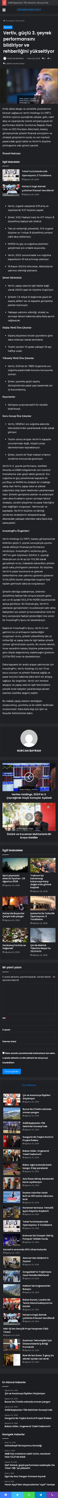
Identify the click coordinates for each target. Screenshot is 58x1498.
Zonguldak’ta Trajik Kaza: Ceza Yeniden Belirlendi (37, 1273)
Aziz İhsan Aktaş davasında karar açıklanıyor (38, 1180)
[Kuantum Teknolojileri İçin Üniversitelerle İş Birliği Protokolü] (11, 1345)
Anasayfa (10, 20)
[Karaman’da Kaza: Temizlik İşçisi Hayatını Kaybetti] (11, 1212)
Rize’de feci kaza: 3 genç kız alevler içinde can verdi (38, 1357)
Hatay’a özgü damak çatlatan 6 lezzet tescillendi (38, 1316)
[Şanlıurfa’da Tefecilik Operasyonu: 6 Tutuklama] (43, 903)
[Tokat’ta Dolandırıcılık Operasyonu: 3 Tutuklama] (10, 175)
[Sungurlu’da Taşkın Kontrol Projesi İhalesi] (11, 1141)
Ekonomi (20, 20)
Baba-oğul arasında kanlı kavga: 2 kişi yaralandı (37, 1166)
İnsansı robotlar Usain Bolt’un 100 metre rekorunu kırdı (38, 1196)
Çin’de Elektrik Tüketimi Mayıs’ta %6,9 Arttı (40, 948)
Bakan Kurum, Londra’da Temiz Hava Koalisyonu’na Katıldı (37, 1303)
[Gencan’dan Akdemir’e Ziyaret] (11, 1262)
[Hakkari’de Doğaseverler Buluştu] (11, 1290)
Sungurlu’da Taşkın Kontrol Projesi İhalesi (38, 1138)
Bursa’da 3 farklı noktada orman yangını (37, 1111)
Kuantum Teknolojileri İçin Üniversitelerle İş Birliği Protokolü (37, 1344)
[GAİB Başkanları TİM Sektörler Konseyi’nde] (11, 1127)
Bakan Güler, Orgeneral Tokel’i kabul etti (36, 1152)
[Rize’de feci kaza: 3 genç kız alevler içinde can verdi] (11, 1360)
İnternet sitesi (9, 1041)
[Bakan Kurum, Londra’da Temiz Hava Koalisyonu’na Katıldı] (11, 1304)
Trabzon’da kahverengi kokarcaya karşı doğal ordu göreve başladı (40, 881)
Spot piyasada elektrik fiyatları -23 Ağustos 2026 (13, 878)
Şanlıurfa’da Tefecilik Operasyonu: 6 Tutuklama (42, 916)
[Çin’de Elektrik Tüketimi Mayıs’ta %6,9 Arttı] (43, 935)
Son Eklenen (29, 1085)
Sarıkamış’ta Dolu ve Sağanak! (14, 947)
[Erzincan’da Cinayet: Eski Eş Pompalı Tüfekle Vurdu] (11, 1240)
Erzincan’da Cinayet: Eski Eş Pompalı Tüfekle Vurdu (38, 1237)
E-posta (7, 1029)
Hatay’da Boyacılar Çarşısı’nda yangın (13, 915)
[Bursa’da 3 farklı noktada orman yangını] (11, 1113)
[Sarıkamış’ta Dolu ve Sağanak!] (15, 935)
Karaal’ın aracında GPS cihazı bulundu (25, 1249)
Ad (4, 1018)
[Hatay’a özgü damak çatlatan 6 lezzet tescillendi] (10, 190)
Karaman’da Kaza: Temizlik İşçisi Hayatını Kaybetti (38, 1209)
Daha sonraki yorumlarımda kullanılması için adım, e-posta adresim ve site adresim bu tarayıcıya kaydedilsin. (28, 1058)
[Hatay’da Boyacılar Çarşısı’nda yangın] (15, 903)
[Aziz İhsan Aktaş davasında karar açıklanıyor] (11, 1183)
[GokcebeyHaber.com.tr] (29, 9)
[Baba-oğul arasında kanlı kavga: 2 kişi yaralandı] (11, 1169)
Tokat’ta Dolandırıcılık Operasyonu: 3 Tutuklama (37, 1223)
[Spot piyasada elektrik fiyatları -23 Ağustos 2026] (15, 865)
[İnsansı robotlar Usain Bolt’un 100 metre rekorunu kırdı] (11, 1197)
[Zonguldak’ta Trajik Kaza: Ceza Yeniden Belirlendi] (11, 1276)
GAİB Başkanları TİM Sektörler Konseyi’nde (35, 1125)
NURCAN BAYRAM (15, 58)
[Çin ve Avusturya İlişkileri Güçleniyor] (11, 1099)
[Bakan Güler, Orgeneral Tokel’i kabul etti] (11, 1155)
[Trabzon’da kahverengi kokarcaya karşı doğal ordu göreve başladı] (43, 865)
